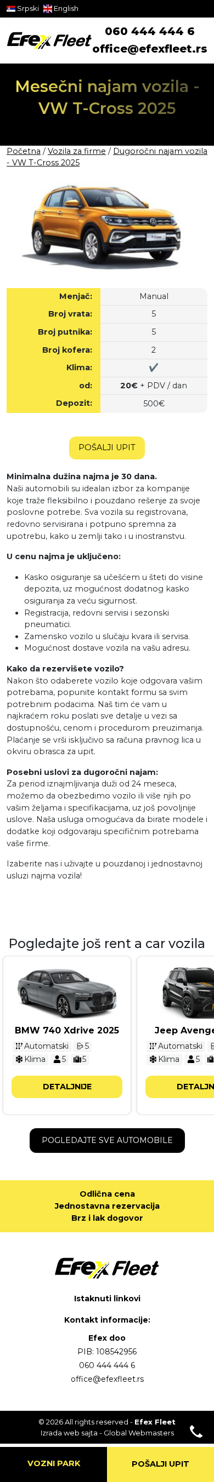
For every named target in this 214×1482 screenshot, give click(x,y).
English (65, 8)
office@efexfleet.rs (149, 48)
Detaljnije (67, 1087)
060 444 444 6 (150, 31)
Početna (24, 151)
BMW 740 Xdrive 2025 (67, 1030)
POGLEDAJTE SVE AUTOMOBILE (107, 1140)
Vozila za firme (77, 151)
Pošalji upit (107, 447)
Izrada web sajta (69, 1432)
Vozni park (53, 1463)
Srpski (27, 8)
